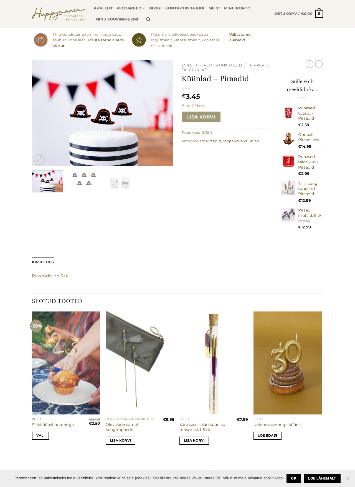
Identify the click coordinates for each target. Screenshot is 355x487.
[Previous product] (319, 64)
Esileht (190, 65)
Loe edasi (267, 435)
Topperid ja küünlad (241, 141)
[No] (347, 480)
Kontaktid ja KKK (185, 8)
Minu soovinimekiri (117, 19)
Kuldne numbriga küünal (277, 424)
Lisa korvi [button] (120, 440)
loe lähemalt (322, 478)
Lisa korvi (201, 117)
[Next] (164, 113)
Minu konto (237, 8)
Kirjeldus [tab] (43, 262)
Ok (293, 478)
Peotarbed (128, 8)
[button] (299, 14)
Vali (40, 435)
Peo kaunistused (223, 65)
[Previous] (42, 113)
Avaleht (103, 8)
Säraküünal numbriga (53, 424)
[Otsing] (148, 19)
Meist (214, 8)
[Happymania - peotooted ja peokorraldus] (58, 13)
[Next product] (309, 64)
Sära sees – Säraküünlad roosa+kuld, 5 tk (202, 427)
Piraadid (213, 141)
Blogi (155, 8)
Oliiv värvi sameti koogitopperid (123, 427)
